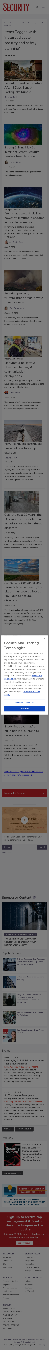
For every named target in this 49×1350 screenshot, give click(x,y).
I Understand (24, 709)
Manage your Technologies (24, 702)
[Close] (44, 638)
